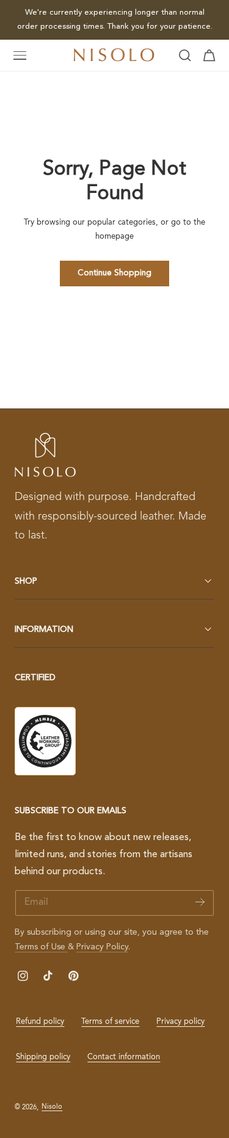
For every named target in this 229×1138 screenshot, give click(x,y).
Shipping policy (43, 1057)
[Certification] (45, 741)
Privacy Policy (102, 947)
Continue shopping (114, 273)
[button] (20, 56)
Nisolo (52, 1107)
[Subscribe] (200, 902)
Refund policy (40, 1022)
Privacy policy (180, 1022)
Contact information (123, 1057)
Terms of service (110, 1022)
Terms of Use (41, 947)
